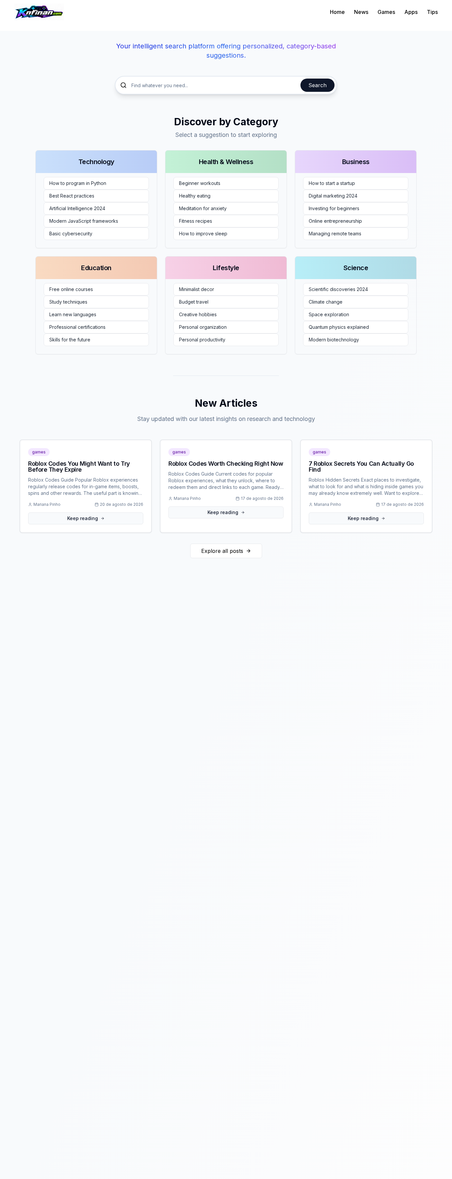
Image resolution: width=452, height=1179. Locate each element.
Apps (411, 12)
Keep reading (82, 518)
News (361, 12)
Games (386, 12)
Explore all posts (222, 551)
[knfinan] (39, 12)
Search (317, 85)
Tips (432, 12)
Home (337, 12)
